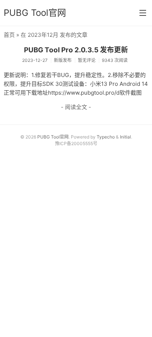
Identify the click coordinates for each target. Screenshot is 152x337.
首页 (9, 34)
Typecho (106, 137)
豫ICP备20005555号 (76, 143)
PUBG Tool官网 (35, 12)
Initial (125, 137)
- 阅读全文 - (76, 106)
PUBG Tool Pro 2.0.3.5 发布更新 (76, 50)
